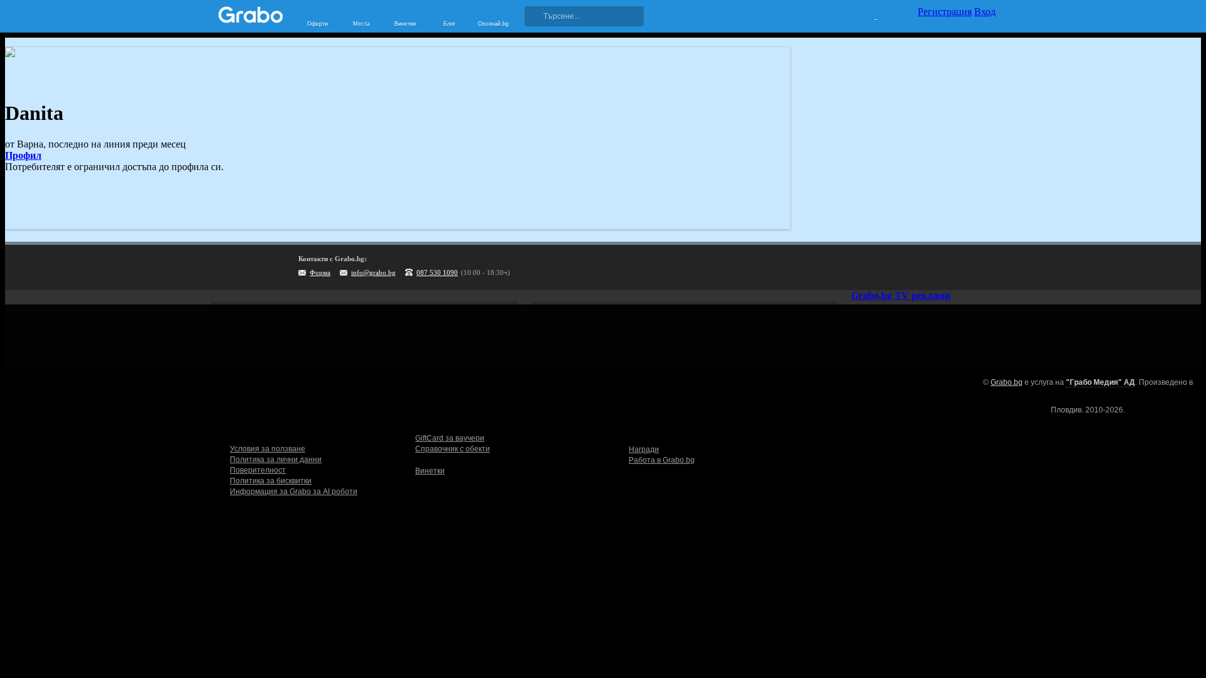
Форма (320, 272)
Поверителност (258, 470)
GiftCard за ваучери (449, 438)
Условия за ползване (267, 448)
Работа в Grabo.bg (662, 460)
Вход (985, 11)
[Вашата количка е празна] (868, 14)
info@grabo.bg (373, 272)
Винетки (430, 470)
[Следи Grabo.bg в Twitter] (960, 267)
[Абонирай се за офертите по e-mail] (908, 267)
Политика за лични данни (276, 459)
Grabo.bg (1007, 382)
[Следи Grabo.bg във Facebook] (986, 267)
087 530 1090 (437, 272)
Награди (644, 449)
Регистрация (945, 11)
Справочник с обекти (452, 448)
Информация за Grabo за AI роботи (293, 491)
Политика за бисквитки (271, 480)
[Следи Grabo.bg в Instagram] (934, 267)
